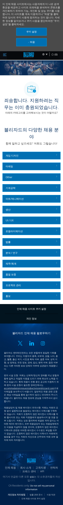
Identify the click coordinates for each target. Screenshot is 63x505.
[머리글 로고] (29, 55)
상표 (32, 476)
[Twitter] (20, 343)
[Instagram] (43, 343)
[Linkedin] (31, 343)
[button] (31, 32)
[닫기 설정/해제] (4, 54)
